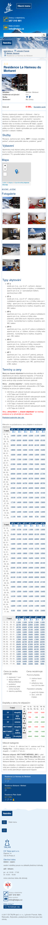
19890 (25, 553)
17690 (36, 639)
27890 (25, 582)
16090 (42, 543)
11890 (31, 529)
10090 (42, 516)
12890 (42, 435)
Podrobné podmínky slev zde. (13, 417)
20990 (24, 649)
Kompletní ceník (40, 107)
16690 (13, 562)
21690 (36, 624)
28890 (42, 478)
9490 (19, 516)
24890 (31, 567)
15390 (36, 464)
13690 (31, 507)
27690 (13, 488)
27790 (42, 473)
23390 (13, 567)
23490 (18, 649)
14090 (19, 558)
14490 (13, 435)
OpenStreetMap (19, 182)
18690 (42, 459)
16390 (42, 449)
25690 (42, 488)
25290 (19, 483)
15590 (13, 507)
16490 (36, 469)
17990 (19, 492)
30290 (42, 577)
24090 (31, 473)
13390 (36, 543)
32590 (13, 445)
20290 (42, 649)
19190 (42, 492)
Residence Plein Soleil (13, 795)
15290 (36, 459)
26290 (31, 572)
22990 (25, 464)
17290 (19, 459)
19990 (42, 624)
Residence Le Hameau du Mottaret (18, 777)
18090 (25, 502)
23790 (24, 644)
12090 (36, 511)
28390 (25, 440)
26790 (31, 478)
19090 (31, 469)
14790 (19, 497)
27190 (42, 582)
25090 (19, 445)
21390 (19, 577)
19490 (30, 639)
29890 (42, 445)
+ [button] (5, 165)
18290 (42, 464)
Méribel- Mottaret (13, 53)
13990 (36, 449)
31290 (25, 539)
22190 (36, 445)
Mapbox (11, 182)
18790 (42, 558)
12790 (36, 548)
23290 (25, 492)
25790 (18, 627)
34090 (25, 445)
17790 (31, 562)
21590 (13, 459)
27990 (13, 440)
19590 (42, 553)
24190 (13, 577)
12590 (19, 591)
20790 (25, 562)
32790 (13, 483)
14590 (31, 543)
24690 (36, 646)
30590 (42, 572)
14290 (31, 591)
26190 (31, 445)
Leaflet (4, 182)
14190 (31, 548)
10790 (19, 529)
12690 (13, 601)
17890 (31, 464)
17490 (31, 459)
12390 (31, 435)
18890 (13, 449)
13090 (36, 454)
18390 (13, 454)
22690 (36, 478)
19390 (36, 440)
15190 (30, 629)
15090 (19, 562)
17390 (18, 634)
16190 (25, 507)
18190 (19, 469)
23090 (19, 473)
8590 (19, 610)
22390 (31, 440)
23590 (24, 646)
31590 (25, 572)
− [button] (5, 169)
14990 (31, 454)
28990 (42, 567)
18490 (30, 634)
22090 (19, 440)
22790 (18, 624)
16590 (18, 637)
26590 (31, 483)
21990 (19, 539)
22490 (36, 483)
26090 (31, 539)
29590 (13, 473)
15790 (31, 449)
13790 (13, 591)
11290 (24, 622)
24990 (13, 539)
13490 (36, 497)
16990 (19, 464)
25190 (42, 440)
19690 (25, 586)
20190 (36, 534)
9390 (31, 610)
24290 (25, 469)
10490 (25, 610)
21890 (25, 459)
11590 (13, 529)
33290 (13, 478)
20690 (36, 473)
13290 (19, 507)
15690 (42, 502)
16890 (36, 634)
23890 (30, 624)
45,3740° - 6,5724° (9, 189)
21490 (13, 534)
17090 (31, 553)
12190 (36, 601)
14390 (13, 511)
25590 (19, 478)
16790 (36, 492)
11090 (36, 529)
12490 (19, 511)
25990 (42, 534)
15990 (42, 454)
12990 (36, 591)
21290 (19, 488)
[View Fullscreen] (5, 174)
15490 (19, 449)
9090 (24, 663)
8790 (37, 516)
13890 (36, 502)
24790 (36, 644)
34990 (25, 478)
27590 (30, 646)
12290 (19, 435)
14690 (25, 435)
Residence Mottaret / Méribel (15, 786)
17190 (13, 502)
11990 (36, 605)
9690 (31, 516)
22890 (36, 539)
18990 (31, 492)
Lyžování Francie (23, 51)
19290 (42, 469)
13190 (31, 511)
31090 (25, 473)
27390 (30, 627)
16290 (31, 558)
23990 (36, 641)
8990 (42, 663)
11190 (36, 435)
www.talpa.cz (8, 51)
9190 (13, 610)
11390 (25, 516)
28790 (42, 483)
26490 (18, 644)
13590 (24, 629)
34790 (25, 483)
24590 (36, 627)
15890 (36, 562)
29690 (42, 539)
